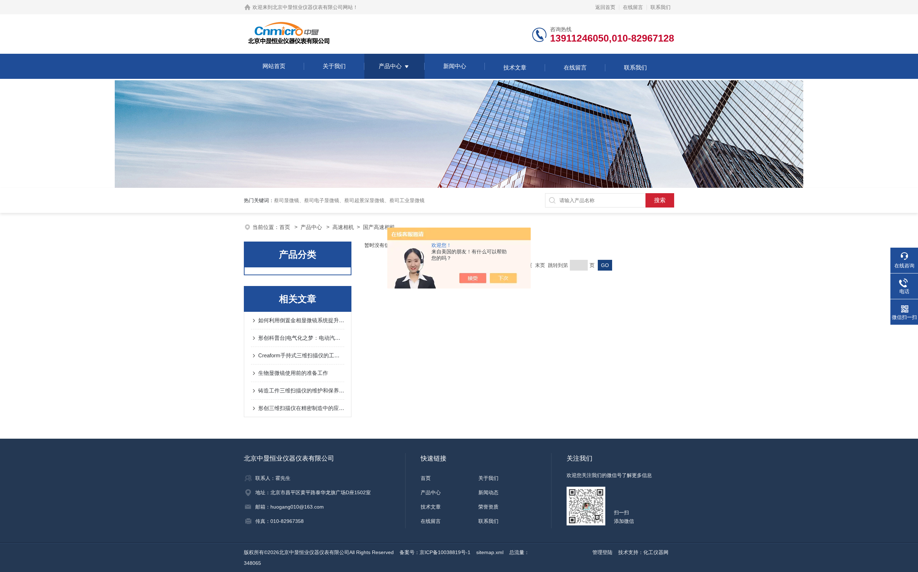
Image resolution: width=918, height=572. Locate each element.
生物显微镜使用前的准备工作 (293, 373)
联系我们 (660, 7)
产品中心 (390, 66)
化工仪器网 (655, 552)
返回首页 (605, 7)
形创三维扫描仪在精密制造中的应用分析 (301, 408)
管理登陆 (602, 552)
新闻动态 (488, 492)
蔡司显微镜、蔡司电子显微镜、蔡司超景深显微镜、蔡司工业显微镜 (349, 200)
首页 (285, 227)
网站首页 (273, 66)
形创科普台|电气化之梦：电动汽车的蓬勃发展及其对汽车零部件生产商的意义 (301, 338)
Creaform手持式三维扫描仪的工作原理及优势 (301, 355)
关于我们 (334, 66)
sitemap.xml (489, 552)
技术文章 (514, 68)
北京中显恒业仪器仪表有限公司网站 (313, 7)
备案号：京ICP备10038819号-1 (434, 552)
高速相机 (343, 227)
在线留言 (633, 7)
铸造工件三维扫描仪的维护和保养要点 (301, 390)
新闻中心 (454, 66)
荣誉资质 (488, 507)
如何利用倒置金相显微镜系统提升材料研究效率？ (301, 320)
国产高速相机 (379, 227)
